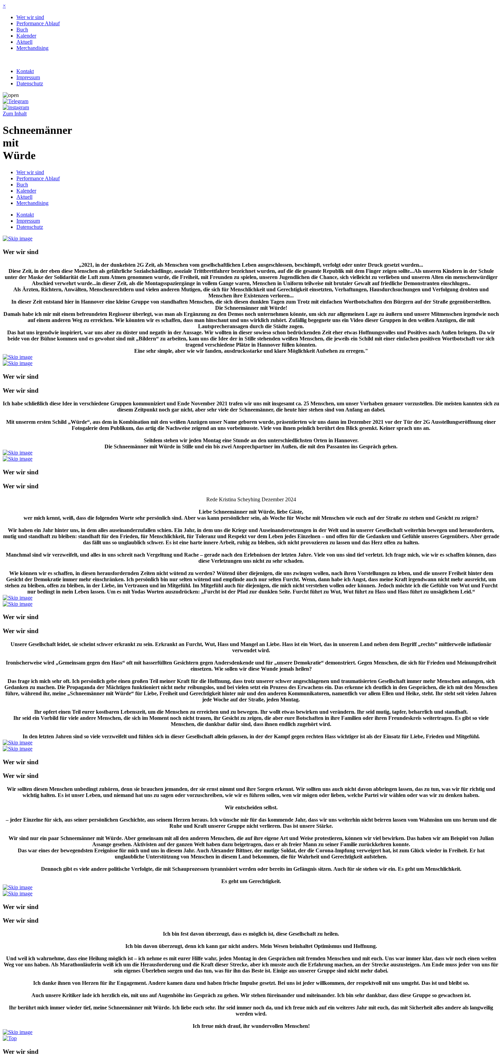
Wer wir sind (30, 17)
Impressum (28, 77)
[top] (10, 1038)
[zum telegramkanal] (15, 101)
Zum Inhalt (15, 113)
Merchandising (32, 48)
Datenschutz (29, 83)
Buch (22, 29)
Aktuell (24, 42)
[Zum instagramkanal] (16, 107)
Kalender (26, 36)
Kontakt (25, 71)
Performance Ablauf (38, 23)
